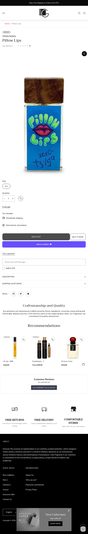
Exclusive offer (9, 494)
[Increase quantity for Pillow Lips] (13, 198)
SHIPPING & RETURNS (12, 283)
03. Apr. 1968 (8, 361)
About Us (30, 475)
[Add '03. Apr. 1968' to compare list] (23, 339)
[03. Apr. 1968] (15, 347)
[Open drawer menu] (3, 13)
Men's (5, 480)
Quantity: (6, 193)
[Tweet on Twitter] (28, 293)
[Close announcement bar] (84, 3)
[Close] (68, 510)
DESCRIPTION (8, 276)
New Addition (8, 475)
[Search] (79, 13)
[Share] (13, 293)
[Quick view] (83, 364)
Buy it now (77, 237)
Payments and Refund (35, 485)
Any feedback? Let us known (44, 387)
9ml (6, 186)
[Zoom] (84, 53)
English (9, 512)
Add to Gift (10, 268)
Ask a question (9, 253)
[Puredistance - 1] (44, 347)
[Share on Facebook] (20, 293)
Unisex (5, 489)
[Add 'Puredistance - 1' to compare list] (52, 339)
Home (7, 23)
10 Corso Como (66, 361)
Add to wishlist (42, 244)
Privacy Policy (31, 489)
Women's (7, 485)
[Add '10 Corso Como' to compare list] (81, 339)
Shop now (55, 523)
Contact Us (7, 499)
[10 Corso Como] (73, 347)
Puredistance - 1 (38, 361)
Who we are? (31, 480)
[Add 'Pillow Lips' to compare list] (20, 198)
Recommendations (44, 325)
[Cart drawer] (84, 13)
